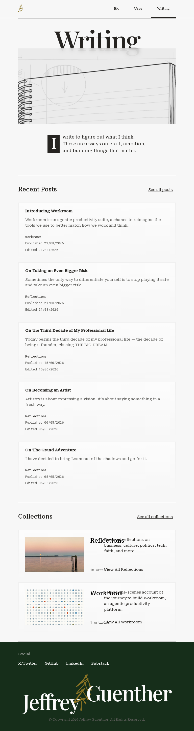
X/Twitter (27, 663)
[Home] (20, 9)
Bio (116, 8)
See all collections (155, 517)
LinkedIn (75, 663)
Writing (163, 8)
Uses (138, 8)
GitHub (52, 663)
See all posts (160, 189)
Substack (100, 663)
